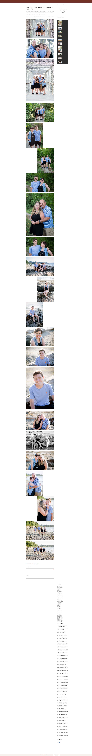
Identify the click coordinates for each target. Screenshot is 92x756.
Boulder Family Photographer (62, 635)
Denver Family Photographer (61, 694)
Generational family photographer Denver (62, 726)
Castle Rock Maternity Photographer (62, 661)
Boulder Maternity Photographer (62, 637)
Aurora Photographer (60, 629)
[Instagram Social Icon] (58, 742)
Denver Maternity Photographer (62, 703)
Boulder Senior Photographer (62, 641)
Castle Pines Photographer (61, 647)
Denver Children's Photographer (62, 691)
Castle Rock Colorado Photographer (62, 655)
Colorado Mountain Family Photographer (62, 679)
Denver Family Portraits (61, 696)
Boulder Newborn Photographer (62, 638)
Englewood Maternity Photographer (62, 718)
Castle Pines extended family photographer (62, 650)
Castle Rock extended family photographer (62, 667)
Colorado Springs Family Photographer (62, 682)
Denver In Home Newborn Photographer (62, 697)
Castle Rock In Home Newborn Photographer (62, 658)
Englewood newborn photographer (62, 723)
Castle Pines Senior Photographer (62, 649)
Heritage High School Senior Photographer (62, 729)
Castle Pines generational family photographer (62, 652)
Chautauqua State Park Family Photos (62, 676)
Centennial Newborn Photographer (62, 673)
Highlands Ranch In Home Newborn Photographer (62, 735)
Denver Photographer (60, 708)
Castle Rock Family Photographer (62, 656)
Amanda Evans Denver (61, 626)
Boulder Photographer (60, 640)
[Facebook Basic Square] (59, 742)
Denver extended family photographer (62, 711)
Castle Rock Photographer (61, 664)
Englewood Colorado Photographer (62, 715)
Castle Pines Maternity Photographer (62, 646)
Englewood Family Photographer (62, 717)
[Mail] (59, 755)
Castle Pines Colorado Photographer (62, 643)
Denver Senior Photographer (61, 709)
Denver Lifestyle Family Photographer (62, 699)
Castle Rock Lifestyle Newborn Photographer (62, 659)
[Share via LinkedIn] (30, 566)
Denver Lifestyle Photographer (62, 702)
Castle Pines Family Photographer (62, 644)
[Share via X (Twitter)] (28, 566)
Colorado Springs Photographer (62, 685)
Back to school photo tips (61, 632)
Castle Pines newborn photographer (62, 653)
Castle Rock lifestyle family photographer (62, 670)
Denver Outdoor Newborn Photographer (62, 706)
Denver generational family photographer (62, 714)
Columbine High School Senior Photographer (62, 690)
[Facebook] (54, 755)
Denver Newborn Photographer (62, 705)
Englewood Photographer (61, 720)
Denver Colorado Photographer (62, 693)
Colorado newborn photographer (62, 688)
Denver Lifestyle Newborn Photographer (62, 700)
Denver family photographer (61, 712)
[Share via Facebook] (26, 566)
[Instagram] (56, 755)
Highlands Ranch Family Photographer (62, 732)
